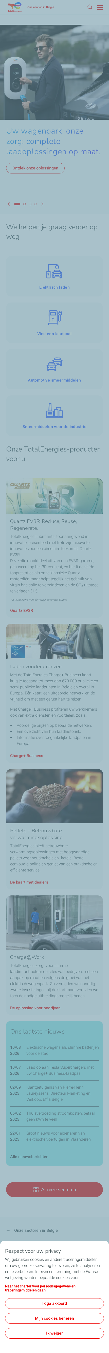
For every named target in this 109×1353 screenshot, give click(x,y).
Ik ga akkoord (54, 1303)
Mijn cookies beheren (54, 1318)
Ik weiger (54, 1333)
